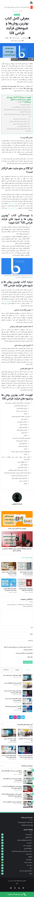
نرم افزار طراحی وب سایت (25, 871)
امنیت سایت (29, 854)
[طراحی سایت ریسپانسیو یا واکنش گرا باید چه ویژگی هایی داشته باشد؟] (28, 796)
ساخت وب (29, 843)
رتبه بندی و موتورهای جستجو (25, 840)
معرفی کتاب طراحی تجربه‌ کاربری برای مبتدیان (26, 573)
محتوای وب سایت (27, 846)
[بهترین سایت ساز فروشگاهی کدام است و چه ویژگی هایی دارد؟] (28, 789)
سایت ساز (29, 865)
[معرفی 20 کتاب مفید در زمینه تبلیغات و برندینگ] (8, 566)
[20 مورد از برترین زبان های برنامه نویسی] (27, 709)
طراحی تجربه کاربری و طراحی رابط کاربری (22, 851)
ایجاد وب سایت (28, 862)
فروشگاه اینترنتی (28, 848)
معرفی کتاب (15, 11)
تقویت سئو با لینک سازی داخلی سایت (12, 675)
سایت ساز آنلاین (12, 204)
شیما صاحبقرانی (24, 38)
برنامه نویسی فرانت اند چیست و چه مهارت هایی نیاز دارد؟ (16, 7)
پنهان (20, 102)
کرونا (31, 874)
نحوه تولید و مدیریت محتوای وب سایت (12, 802)
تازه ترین (28, 670)
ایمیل (31, 634)
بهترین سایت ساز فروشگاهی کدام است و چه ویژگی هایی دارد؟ (12, 787)
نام (32, 627)
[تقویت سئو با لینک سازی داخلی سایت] (27, 677)
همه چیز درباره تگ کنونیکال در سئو (13, 683)
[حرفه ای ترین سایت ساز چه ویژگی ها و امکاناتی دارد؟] (28, 781)
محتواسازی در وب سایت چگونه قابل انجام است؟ (11, 772)
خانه (20, 11)
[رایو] (31, 2)
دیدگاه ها (5, 670)
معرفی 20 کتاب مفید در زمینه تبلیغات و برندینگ (9, 573)
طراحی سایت (28, 835)
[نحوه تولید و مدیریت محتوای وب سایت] (28, 804)
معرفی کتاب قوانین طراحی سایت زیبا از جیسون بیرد (9, 589)
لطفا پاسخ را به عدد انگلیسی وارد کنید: (24, 653)
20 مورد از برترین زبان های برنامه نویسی (13, 707)
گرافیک (30, 857)
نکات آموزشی (28, 837)
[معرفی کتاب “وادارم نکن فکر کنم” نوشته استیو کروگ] (25, 583)
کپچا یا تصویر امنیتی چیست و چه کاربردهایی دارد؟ (13, 700)
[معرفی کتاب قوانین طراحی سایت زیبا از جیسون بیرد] (8, 583)
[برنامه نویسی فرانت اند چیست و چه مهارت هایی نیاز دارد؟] (27, 693)
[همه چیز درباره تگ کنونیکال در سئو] (27, 685)
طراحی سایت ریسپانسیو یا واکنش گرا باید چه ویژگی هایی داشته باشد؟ (11, 795)
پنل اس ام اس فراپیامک (27, 825)
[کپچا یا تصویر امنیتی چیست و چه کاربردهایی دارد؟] (27, 701)
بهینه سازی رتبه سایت (12, 208)
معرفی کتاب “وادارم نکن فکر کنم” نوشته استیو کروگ (26, 589)
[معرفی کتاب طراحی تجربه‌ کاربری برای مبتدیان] (25, 566)
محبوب (17, 670)
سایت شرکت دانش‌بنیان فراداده (25, 822)
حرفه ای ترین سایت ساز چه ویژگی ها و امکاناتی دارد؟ (12, 780)
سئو (31, 868)
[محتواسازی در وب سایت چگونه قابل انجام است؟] (28, 773)
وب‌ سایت (30, 641)
